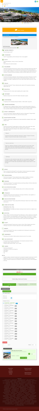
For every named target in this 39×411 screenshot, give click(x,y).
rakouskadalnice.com (15, 389)
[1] (34, 354)
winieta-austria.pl (12, 395)
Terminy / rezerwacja (20, 30)
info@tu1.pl (5, 4)
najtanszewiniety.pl (15, 388)
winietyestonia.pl (27, 401)
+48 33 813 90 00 (7, 3)
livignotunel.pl (18, 386)
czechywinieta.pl (24, 381)
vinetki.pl (14, 394)
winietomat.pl (34, 400)
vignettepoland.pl (8, 394)
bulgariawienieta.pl (6, 380)
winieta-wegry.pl (6, 396)
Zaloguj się (10, 372)
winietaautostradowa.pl (9, 397)
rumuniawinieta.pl (23, 389)
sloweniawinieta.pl (15, 391)
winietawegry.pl (28, 400)
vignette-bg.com (26, 392)
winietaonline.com (33, 398)
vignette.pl (33, 393)
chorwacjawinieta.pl (9, 381)
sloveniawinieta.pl (7, 390)
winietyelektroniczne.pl (19, 401)
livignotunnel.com (25, 386)
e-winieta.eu (34, 382)
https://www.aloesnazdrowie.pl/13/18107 (10, 47)
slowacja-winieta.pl (31, 390)
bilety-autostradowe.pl (30, 379)
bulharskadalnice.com (21, 380)
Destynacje (11, 371)
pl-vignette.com (31, 388)
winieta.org (19, 396)
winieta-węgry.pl (13, 396)
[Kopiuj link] (17, 47)
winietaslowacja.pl (30, 399)
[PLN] (33, 345)
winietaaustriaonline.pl (32, 396)
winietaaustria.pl (24, 396)
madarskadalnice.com (22, 387)
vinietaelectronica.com (21, 394)
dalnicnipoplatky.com (6, 382)
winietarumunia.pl (15, 399)
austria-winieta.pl (8, 379)
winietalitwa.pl (12, 398)
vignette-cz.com (33, 392)
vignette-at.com (19, 392)
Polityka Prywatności (28, 368)
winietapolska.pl (8, 399)
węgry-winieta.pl (23, 402)
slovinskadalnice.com (23, 390)
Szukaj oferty (10, 368)
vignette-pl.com (6, 393)
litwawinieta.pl (13, 386)
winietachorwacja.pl (24, 397)
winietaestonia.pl (6, 398)
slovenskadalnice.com (15, 390)
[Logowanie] (4, 6)
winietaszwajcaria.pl (13, 400)
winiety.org (4, 401)
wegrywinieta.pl (5, 395)
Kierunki (10, 369)
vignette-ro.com (21, 393)
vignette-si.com (27, 393)
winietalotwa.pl (18, 398)
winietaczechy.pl (31, 397)
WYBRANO (23, 357)
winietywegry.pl (34, 401)
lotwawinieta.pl (6, 387)
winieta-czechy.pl (19, 395)
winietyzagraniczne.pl (8, 402)
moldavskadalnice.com (31, 387)
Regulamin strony (28, 369)
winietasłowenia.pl (21, 400)
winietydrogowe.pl (10, 401)
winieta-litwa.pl (26, 395)
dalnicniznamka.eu (14, 382)
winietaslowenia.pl (5, 400)
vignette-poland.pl (14, 393)
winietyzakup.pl (16, 402)
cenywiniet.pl (34, 380)
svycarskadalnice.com (23, 391)
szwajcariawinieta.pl (31, 391)
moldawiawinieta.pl (8, 388)
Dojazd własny (7, 293)
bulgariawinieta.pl (13, 380)
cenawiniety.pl (28, 380)
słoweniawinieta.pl (6, 392)
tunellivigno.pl (12, 392)
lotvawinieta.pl (32, 386)
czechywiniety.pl (30, 381)
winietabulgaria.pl (17, 397)
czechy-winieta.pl (17, 381)
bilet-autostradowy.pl (22, 379)
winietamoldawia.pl (25, 398)
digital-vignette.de (22, 382)
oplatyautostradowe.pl (24, 388)
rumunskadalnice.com (31, 389)
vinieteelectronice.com (30, 394)
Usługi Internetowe (27, 372)
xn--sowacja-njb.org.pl (30, 402)
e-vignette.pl (28, 382)
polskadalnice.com (7, 389)
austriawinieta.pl (14, 379)
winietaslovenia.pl (23, 399)
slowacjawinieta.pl (7, 391)
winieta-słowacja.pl (33, 395)
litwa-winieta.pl (6, 386)
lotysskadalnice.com (13, 387)
